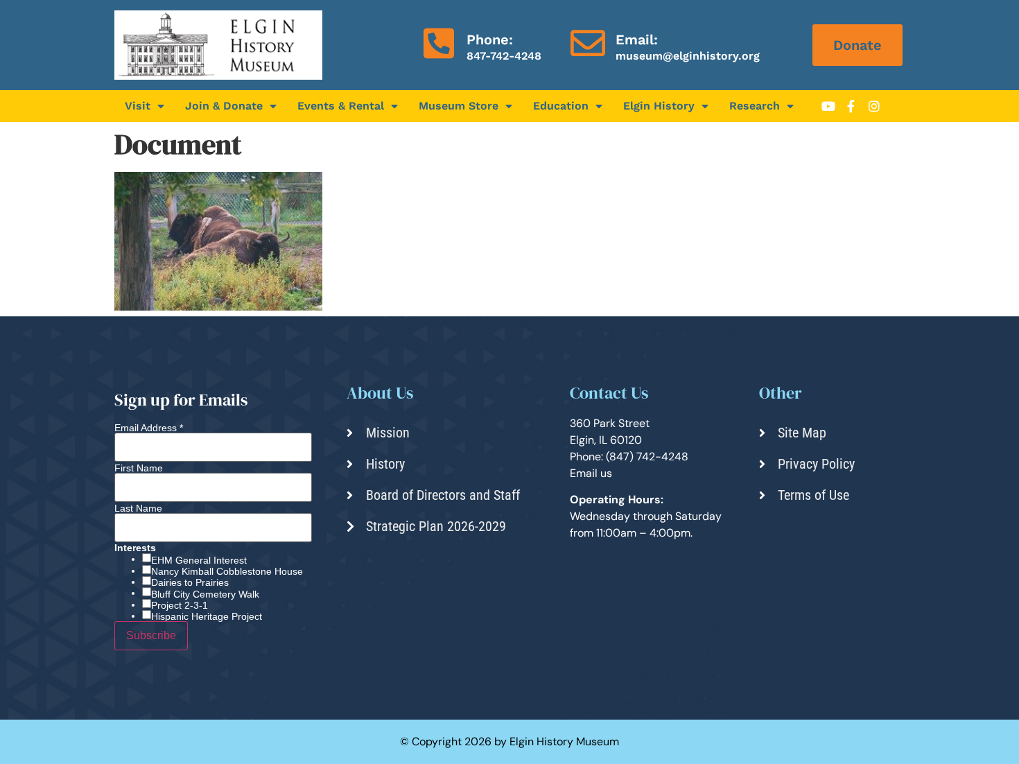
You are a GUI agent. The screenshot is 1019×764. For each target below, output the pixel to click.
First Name (138, 468)
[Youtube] (828, 106)
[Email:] (588, 43)
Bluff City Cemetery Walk (205, 594)
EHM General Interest (199, 560)
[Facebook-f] (851, 106)
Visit (137, 105)
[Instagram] (874, 106)
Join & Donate (224, 105)
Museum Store (458, 105)
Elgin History (659, 105)
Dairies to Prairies (190, 582)
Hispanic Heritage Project (206, 616)
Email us (591, 473)
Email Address (148, 428)
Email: (637, 39)
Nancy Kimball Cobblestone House (227, 571)
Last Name (138, 508)
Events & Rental (340, 105)
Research (754, 105)
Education (561, 105)
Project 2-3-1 (179, 605)
